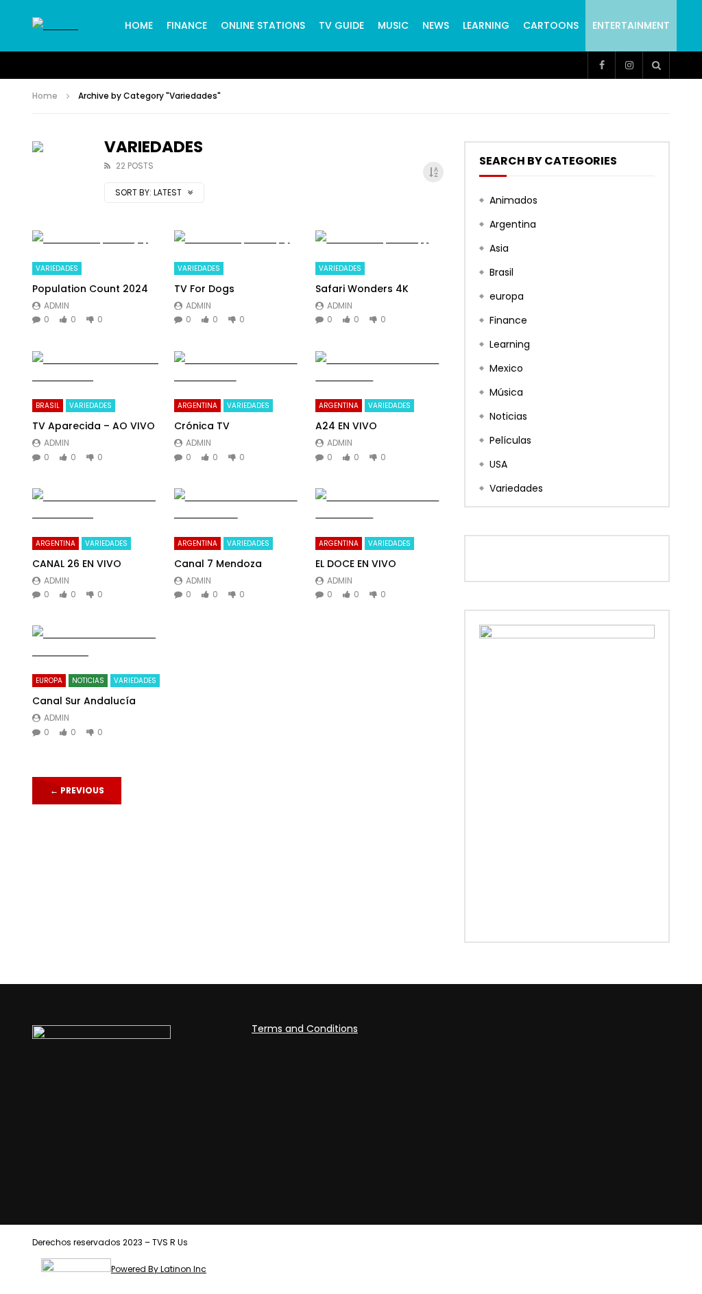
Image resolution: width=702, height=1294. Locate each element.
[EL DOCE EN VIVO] (379, 505)
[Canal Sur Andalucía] (96, 642)
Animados (513, 200)
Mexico (506, 368)
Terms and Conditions (305, 1028)
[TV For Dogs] (238, 239)
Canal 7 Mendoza (218, 564)
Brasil (48, 405)
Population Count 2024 (90, 289)
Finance (187, 25)
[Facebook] (601, 65)
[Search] (656, 65)
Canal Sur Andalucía (84, 701)
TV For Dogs (204, 289)
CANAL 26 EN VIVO (76, 564)
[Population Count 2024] (96, 239)
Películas (510, 440)
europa (49, 680)
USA (498, 464)
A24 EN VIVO (346, 426)
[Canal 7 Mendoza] (238, 505)
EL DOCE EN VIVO (355, 564)
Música (506, 392)
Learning (486, 25)
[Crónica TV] (238, 368)
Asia (499, 248)
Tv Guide (341, 25)
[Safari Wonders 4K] (379, 239)
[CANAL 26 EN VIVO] (96, 505)
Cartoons (551, 25)
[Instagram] (628, 65)
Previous (77, 790)
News (435, 25)
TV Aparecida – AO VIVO (93, 426)
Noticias (88, 680)
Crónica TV (202, 426)
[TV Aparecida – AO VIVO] (96, 368)
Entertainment (631, 25)
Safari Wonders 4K (362, 289)
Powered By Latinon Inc (158, 1269)
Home (139, 25)
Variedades (57, 268)
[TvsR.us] (55, 25)
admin (56, 305)
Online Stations (263, 25)
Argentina (197, 405)
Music (393, 25)
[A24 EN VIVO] (379, 368)
